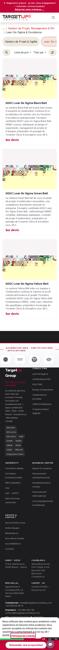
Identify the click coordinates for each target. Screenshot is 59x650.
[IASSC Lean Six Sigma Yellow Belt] (29, 259)
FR (43, 639)
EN (49, 639)
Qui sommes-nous (15, 522)
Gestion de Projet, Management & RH (31, 28)
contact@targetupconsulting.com (22, 613)
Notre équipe (12, 528)
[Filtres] (52, 52)
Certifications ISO (41, 379)
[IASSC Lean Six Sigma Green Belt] (29, 169)
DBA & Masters (13, 482)
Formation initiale (14, 468)
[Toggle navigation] (53, 17)
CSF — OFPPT (12, 493)
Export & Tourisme (42, 468)
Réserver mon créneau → (29, 9)
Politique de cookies (23, 635)
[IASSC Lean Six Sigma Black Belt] (29, 79)
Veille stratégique (41, 404)
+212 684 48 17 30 (25, 610)
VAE (7, 488)
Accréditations (13, 543)
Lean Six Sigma (40, 373)
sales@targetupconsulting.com (36, 602)
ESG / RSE (37, 384)
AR (56, 639)
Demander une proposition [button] (26, 645)
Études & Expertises (42, 389)
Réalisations (11, 533)
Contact (9, 548)
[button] (6, 52)
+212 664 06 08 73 (14, 605)
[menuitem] (21, 41)
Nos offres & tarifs (14, 538)
